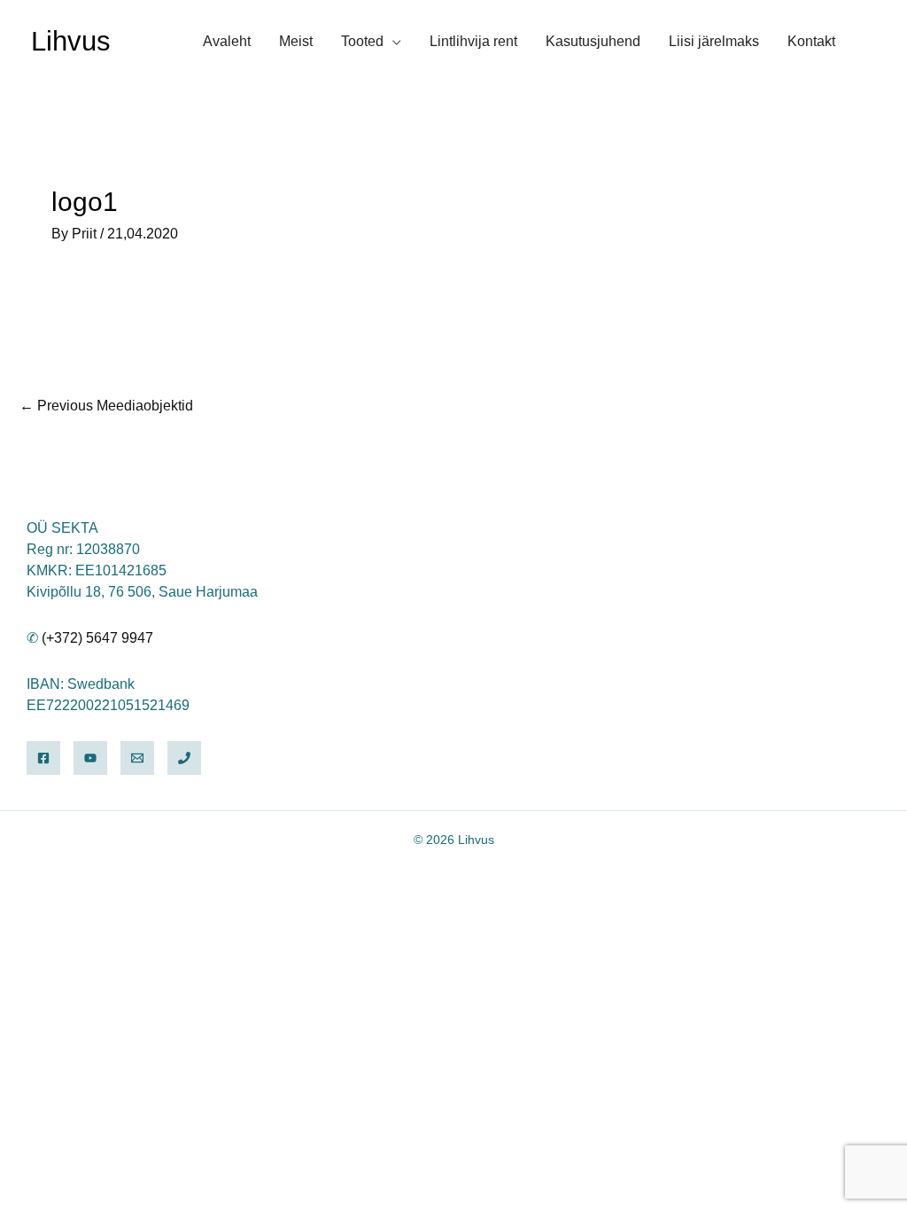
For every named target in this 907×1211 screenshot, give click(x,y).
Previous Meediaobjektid (106, 405)
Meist (296, 41)
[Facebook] (43, 758)
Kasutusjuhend (593, 41)
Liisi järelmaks (714, 41)
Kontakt (811, 41)
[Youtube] (90, 758)
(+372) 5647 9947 (97, 637)
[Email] (137, 758)
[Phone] (184, 758)
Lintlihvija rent (473, 41)
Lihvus (71, 41)
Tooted (362, 41)
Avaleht (227, 41)
